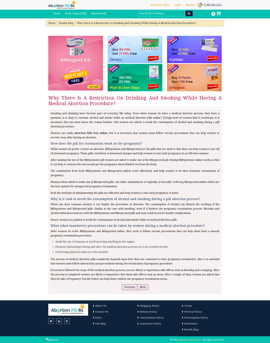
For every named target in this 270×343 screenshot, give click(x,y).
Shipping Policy (149, 306)
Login (177, 4)
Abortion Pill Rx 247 (189, 339)
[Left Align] (189, 13)
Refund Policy (148, 311)
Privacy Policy (193, 311)
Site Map (100, 323)
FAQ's (98, 317)
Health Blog (66, 23)
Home (52, 23)
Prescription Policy (196, 317)
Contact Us (101, 311)
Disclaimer (191, 323)
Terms (188, 306)
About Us (101, 306)
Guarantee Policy (150, 323)
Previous (129, 287)
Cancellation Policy (151, 317)
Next (143, 287)
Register (190, 4)
